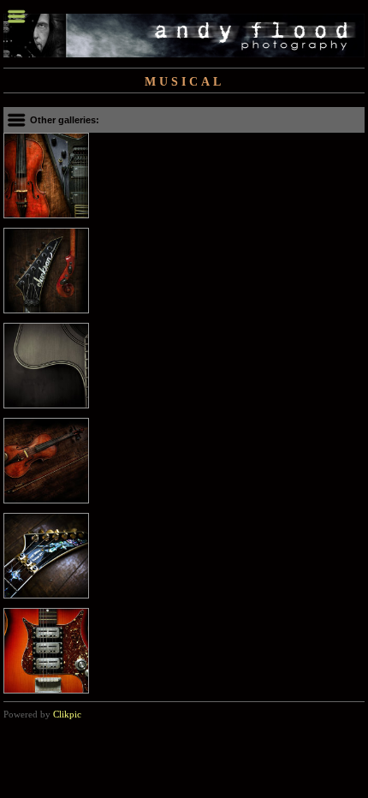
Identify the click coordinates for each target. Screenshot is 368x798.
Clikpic (67, 714)
